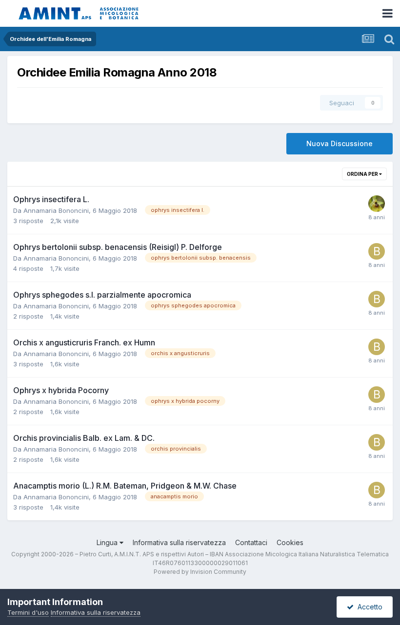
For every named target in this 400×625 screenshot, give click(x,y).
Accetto (368, 607)
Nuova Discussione (339, 143)
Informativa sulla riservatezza (179, 542)
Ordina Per (363, 174)
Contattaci (251, 542)
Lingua (108, 542)
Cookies (290, 542)
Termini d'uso (28, 612)
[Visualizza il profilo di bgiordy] (376, 251)
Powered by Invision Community (200, 571)
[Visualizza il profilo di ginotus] (376, 203)
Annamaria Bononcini (56, 210)
